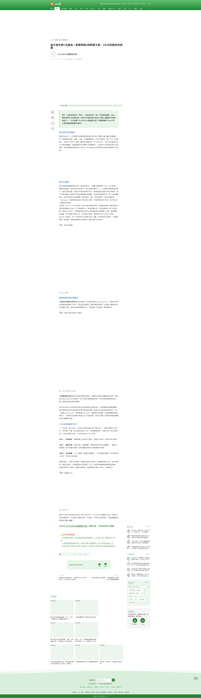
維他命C (62, 217)
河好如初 (118, 3)
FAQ (79, 692)
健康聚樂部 (89, 687)
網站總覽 (127, 692)
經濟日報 (110, 3)
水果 (80, 554)
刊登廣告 (74, 692)
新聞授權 (87, 692)
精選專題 (96, 687)
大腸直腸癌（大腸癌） (135, 590)
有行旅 (131, 3)
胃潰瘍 (142, 599)
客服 (82, 692)
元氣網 (56, 40)
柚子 (64, 554)
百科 (76, 9)
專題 (135, 9)
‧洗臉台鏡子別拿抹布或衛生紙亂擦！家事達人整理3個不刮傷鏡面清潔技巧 (88, 546)
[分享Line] (52, 117)
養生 (57, 9)
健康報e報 (92, 680)
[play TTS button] (66, 105)
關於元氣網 (82, 687)
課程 (86, 9)
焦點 (51, 9)
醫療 (70, 9)
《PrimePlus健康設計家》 (77, 526)
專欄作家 (119, 687)
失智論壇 (64, 9)
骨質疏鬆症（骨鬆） (134, 593)
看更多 (148, 526)
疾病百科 (102, 687)
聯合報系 (110, 692)
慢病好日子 (112, 9)
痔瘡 (144, 590)
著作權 (98, 692)
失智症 (144, 593)
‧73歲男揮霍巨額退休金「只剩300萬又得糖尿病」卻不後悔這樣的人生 (87, 543)
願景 (136, 3)
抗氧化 (102, 214)
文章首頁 (113, 687)
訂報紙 (115, 692)
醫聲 (104, 9)
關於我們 (121, 692)
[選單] (150, 3)
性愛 (124, 9)
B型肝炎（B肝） (133, 596)
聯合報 (104, 3)
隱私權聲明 (103, 692)
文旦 (69, 554)
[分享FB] (52, 112)
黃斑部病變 (132, 602)
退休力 (93, 9)
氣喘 (138, 602)
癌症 (119, 9)
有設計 (125, 3)
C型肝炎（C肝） (133, 599)
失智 (98, 9)
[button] (149, 8)
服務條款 (93, 692)
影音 (81, 9)
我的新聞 (142, 3)
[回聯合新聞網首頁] (51, 4)
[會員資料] (147, 3)
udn (51, 40)
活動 (140, 9)
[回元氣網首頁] (57, 4)
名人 (130, 9)
